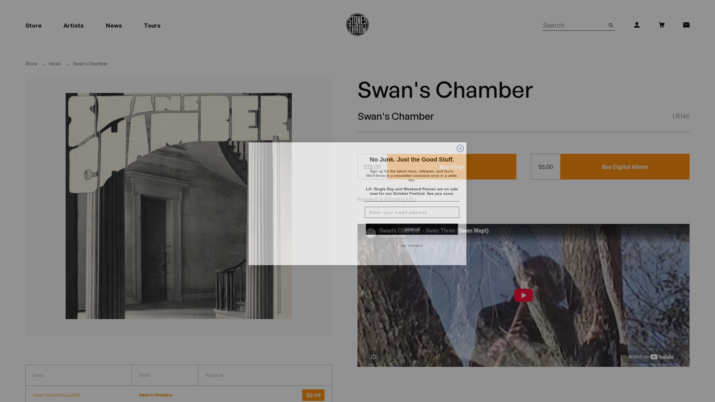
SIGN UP (412, 226)
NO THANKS (412, 243)
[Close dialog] (460, 139)
